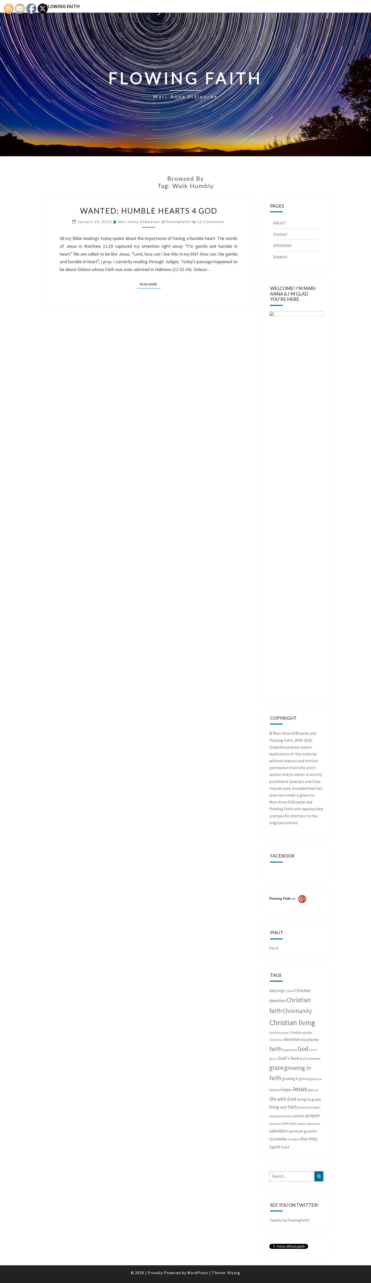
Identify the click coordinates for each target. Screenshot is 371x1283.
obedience (287, 1116)
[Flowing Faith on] (287, 905)
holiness (275, 1090)
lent (316, 1090)
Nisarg (233, 1272)
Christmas (276, 1040)
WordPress (197, 1272)
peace (300, 1115)
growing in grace (295, 1078)
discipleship (310, 1039)
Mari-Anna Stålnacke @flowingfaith (154, 221)
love (301, 1107)
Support (280, 256)
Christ (290, 991)
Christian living (292, 1022)
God (303, 1049)
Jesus (299, 1089)
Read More (150, 284)
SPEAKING (282, 245)
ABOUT (279, 223)
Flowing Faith (62, 6)
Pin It (274, 948)
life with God (282, 1099)
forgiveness (290, 1050)
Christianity (297, 1011)
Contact (280, 234)
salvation (278, 1131)
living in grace (309, 1099)
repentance (313, 1124)
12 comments (211, 221)
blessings (277, 990)
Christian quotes (300, 1032)
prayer (312, 1115)
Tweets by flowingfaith (289, 1220)
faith (275, 1049)
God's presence (310, 1058)
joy (310, 1089)
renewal (301, 1124)
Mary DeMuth (312, 1107)
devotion (291, 1039)
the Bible (293, 1139)
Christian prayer (279, 1032)
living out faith (283, 1107)
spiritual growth (302, 1131)
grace (276, 1068)
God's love (288, 1058)
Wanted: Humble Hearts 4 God (148, 210)
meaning (274, 1116)
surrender (278, 1139)
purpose (274, 1124)
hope (286, 1089)
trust (285, 1147)
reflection (288, 1123)
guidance (315, 1079)
